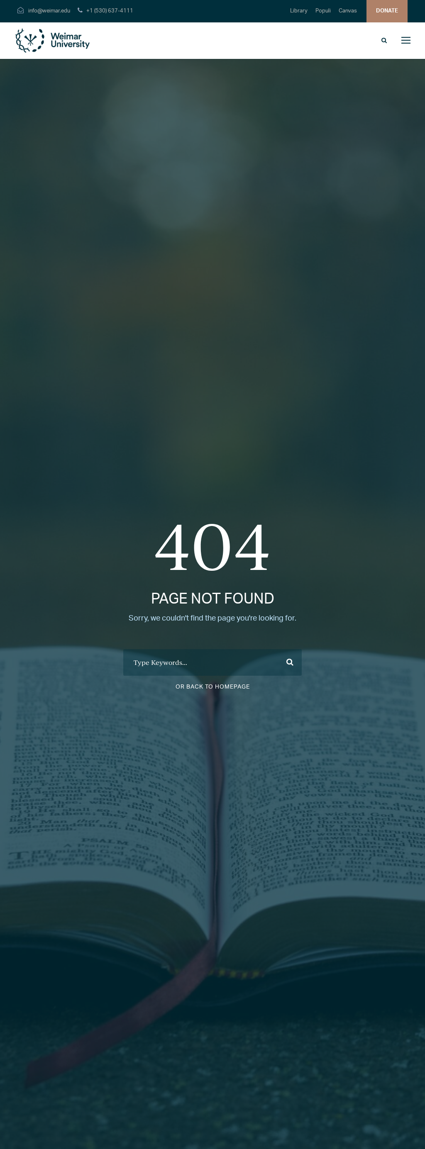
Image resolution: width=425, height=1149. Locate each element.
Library (299, 11)
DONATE (387, 11)
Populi (323, 11)
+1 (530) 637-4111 (109, 11)
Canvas (348, 11)
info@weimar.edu (49, 11)
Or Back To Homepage (213, 687)
